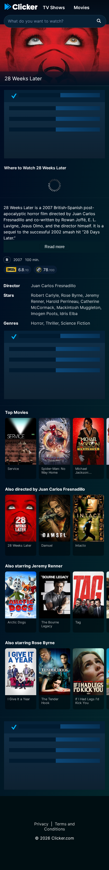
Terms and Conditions (59, 826)
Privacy (41, 823)
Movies (81, 7)
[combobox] (55, 21)
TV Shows (54, 7)
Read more (55, 247)
